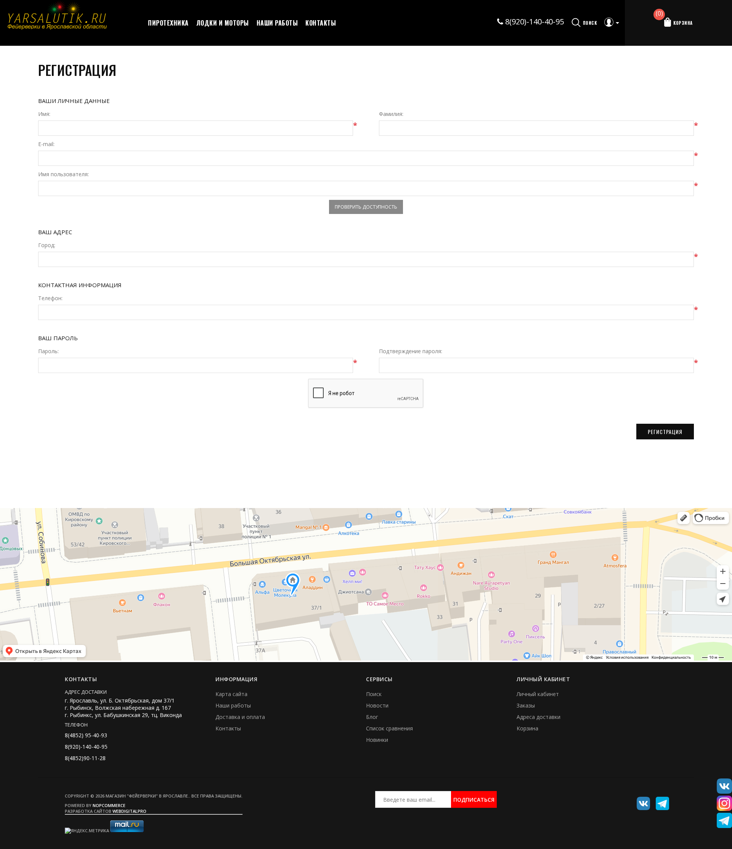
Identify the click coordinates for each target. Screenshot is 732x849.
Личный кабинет (538, 694)
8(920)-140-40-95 (533, 21)
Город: (46, 245)
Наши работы (277, 22)
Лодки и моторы (222, 22)
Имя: (44, 114)
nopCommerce (109, 805)
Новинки (377, 739)
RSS (659, 800)
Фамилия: (391, 114)
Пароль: (48, 351)
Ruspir (640, 800)
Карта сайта (231, 694)
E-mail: (46, 144)
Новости (377, 705)
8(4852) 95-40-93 (86, 735)
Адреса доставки (538, 716)
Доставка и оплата (240, 716)
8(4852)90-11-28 (85, 758)
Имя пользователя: (63, 174)
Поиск (374, 694)
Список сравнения (389, 728)
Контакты (320, 22)
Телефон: (50, 298)
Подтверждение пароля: (410, 351)
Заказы (526, 705)
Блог (372, 716)
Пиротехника (168, 22)
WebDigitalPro (129, 811)
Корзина (527, 728)
